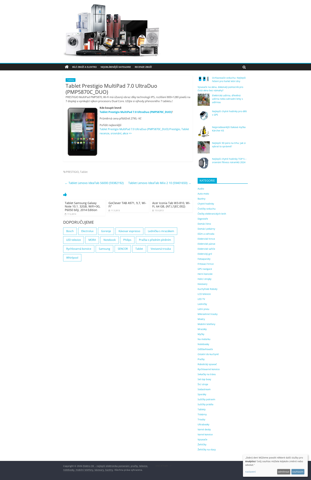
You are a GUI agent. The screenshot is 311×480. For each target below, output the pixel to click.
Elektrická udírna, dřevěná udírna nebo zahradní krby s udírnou (227, 99)
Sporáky (202, 394)
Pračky (201, 359)
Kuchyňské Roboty (207, 288)
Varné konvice (205, 434)
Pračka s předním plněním (155, 240)
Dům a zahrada (206, 233)
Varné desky (204, 429)
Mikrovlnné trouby (208, 314)
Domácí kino (204, 223)
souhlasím (297, 471)
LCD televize (204, 294)
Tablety (70, 79)
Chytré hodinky (206, 203)
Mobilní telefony (206, 324)
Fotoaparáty (204, 258)
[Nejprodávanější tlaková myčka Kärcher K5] (204, 132)
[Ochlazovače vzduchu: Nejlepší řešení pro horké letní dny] (204, 80)
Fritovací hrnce (206, 263)
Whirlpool (72, 257)
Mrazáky (202, 329)
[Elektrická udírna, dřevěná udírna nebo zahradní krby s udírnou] (204, 101)
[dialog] (275, 465)
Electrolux (87, 231)
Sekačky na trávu (207, 374)
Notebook (110, 240)
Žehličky (202, 444)
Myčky (201, 334)
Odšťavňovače (205, 349)
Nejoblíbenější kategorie (116, 66)
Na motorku (204, 339)
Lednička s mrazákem (161, 231)
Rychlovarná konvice (78, 249)
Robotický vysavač (207, 364)
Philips (127, 240)
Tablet (84, 172)
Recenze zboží (143, 66)
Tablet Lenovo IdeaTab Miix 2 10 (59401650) (159, 183)
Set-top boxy (204, 379)
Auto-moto (203, 193)
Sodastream (204, 389)
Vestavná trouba (161, 249)
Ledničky (202, 304)
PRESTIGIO (72, 172)
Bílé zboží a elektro (84, 66)
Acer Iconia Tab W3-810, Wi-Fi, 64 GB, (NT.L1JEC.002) (171, 204)
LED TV (201, 299)
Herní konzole (205, 273)
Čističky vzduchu (207, 208)
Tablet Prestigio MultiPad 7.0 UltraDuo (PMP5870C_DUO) (136, 112)
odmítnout (283, 471)
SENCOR (123, 249)
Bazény (201, 198)
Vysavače (202, 439)
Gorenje (106, 231)
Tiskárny (202, 414)
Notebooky (203, 344)
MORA (92, 240)
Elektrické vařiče (206, 248)
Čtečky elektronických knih (212, 213)
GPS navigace (205, 268)
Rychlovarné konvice (209, 369)
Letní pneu (203, 309)
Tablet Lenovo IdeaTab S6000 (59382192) (94, 183)
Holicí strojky (204, 278)
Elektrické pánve (206, 243)
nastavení (250, 471)
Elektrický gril (205, 253)
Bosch (70, 231)
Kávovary (202, 283)
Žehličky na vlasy (207, 449)
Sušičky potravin (206, 399)
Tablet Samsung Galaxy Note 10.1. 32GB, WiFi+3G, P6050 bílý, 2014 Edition (82, 206)
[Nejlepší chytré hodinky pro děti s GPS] (204, 117)
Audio (201, 188)
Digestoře (203, 218)
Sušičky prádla (205, 404)
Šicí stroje (203, 384)
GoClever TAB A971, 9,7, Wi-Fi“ (127, 204)
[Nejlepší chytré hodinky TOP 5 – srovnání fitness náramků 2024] (204, 164)
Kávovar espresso (129, 231)
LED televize (73, 240)
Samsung (104, 249)
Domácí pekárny (206, 228)
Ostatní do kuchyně (208, 354)
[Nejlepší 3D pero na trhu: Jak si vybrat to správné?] (204, 148)
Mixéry (201, 319)
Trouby (201, 419)
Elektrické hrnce (206, 238)
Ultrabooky (203, 424)
